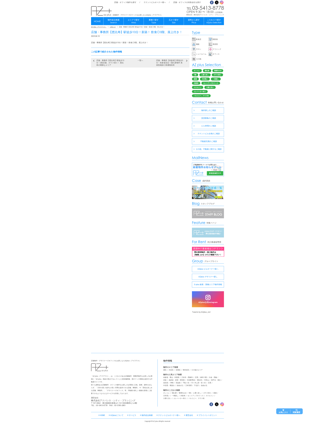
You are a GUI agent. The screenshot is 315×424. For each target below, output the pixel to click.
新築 (195, 79)
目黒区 (178, 370)
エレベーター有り (200, 91)
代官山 (206, 380)
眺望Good (217, 70)
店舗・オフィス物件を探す (125, 2)
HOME (97, 21)
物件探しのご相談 (208, 110)
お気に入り (283, 412)
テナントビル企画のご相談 (209, 134)
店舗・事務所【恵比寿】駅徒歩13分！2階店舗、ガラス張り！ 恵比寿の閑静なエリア (110, 62)
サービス (132, 415)
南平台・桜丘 (216, 380)
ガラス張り (217, 75)
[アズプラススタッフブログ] (208, 218)
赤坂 (164, 380)
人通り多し (205, 75)
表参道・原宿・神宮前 (177, 380)
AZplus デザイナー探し (208, 277)
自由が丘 (180, 385)
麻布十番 (203, 377)
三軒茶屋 (188, 385)
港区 (164, 370)
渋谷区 (171, 370)
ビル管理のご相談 (208, 126)
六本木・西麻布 (187, 377)
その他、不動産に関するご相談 (209, 149)
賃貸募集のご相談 (208, 118)
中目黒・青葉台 (168, 385)
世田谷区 (186, 370)
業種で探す (154, 21)
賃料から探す (194, 21)
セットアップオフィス (210, 83)
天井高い (205, 79)
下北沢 (196, 385)
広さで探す (174, 21)
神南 (171, 383)
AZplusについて (116, 415)
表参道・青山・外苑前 (171, 377)
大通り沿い (210, 87)
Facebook (212, 2)
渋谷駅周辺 (191, 380)
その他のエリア (197, 370)
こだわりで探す (213, 21)
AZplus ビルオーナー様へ (207, 269)
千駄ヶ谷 (186, 383)
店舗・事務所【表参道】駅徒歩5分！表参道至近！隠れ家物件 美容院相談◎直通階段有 (169, 62)
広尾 (196, 377)
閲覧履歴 (296, 412)
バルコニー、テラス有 (201, 96)
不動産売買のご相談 (208, 141)
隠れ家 (207, 70)
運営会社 (189, 415)
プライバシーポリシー (207, 415)
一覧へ (140, 60)
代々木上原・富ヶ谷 (198, 383)
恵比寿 (199, 380)
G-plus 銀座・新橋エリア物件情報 (208, 284)
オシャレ (197, 70)
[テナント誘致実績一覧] (208, 198)
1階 (195, 75)
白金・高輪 (213, 377)
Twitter (217, 2)
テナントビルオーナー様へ (155, 2)
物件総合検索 (113, 21)
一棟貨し (216, 79)
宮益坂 (178, 383)
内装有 (196, 83)
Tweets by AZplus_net (201, 312)
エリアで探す (134, 21)
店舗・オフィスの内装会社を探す (187, 2)
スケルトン (197, 87)
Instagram (221, 2)
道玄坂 (165, 383)
